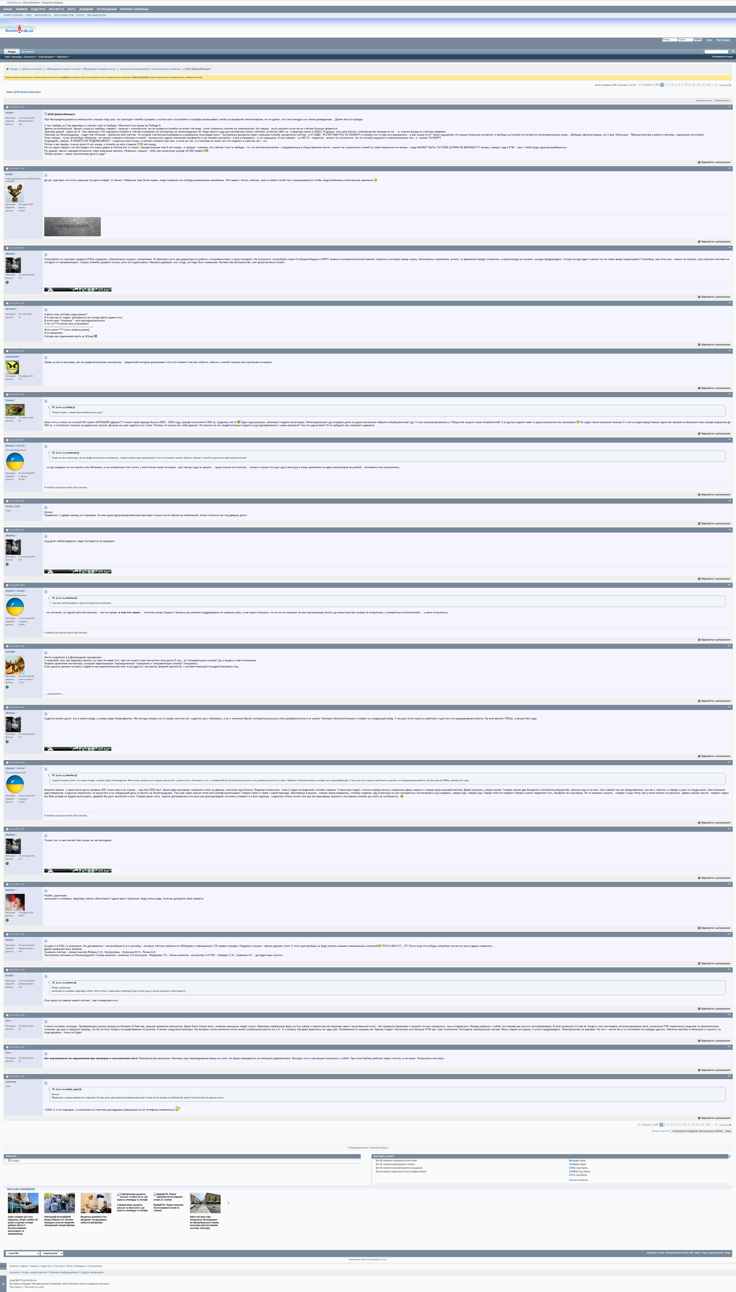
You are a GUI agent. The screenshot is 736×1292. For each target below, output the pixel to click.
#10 (729, 585)
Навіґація (62, 57)
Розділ (12, 51)
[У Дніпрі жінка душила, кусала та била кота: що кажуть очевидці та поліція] (132, 1199)
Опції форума (46, 57)
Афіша (7, 9)
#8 (730, 500)
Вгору (728, 1131)
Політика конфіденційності (64, 1272)
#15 (729, 884)
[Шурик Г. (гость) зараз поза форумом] (15, 461)
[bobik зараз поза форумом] (15, 193)
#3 (730, 247)
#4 (730, 303)
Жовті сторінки (13, 15)
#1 (730, 106)
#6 (730, 394)
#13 (729, 762)
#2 (730, 168)
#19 (729, 1047)
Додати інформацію (92, 1272)
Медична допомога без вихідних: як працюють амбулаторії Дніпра (94, 1219)
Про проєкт (16, 1287)
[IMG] (572, 1168)
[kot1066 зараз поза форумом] (15, 665)
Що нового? (28, 51)
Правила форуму (578, 1180)
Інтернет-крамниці (134, 9)
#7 (730, 439)
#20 (729, 1076)
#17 (729, 969)
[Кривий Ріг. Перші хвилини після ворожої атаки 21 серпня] (169, 1199)
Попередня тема (358, 1147)
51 (703, 85)
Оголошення (107, 9)
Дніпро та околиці (32, 69)
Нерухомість (42, 15)
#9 (730, 529)
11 (698, 85)
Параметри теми (703, 101)
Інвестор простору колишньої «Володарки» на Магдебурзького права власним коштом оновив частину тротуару (204, 1222)
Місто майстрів (64, 15)
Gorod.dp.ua (14, 2)
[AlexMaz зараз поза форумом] (13, 265)
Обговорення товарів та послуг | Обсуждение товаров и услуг (81, 69)
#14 (729, 829)
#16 (729, 934)
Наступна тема (378, 1147)
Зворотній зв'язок (655, 1253)
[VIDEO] (573, 1171)
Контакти (15, 1272)
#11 (729, 646)
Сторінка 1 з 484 (650, 85)
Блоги (80, 15)
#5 (730, 350)
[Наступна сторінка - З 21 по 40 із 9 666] (716, 85)
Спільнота (29, 57)
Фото (71, 9)
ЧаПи (7, 57)
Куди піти (38, 9)
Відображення (721, 101)
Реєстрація (723, 40)
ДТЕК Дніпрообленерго (27, 92)
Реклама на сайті (34, 1287)
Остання (724, 85)
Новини (22, 9)
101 (709, 85)
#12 (729, 707)
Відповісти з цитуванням (716, 162)
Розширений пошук (722, 56)
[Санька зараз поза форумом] (15, 410)
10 (693, 85)
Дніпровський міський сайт (679, 1253)
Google (15, 1160)
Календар (17, 57)
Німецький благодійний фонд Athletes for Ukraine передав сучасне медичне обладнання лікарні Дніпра (59, 1221)
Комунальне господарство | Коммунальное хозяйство (150, 69)
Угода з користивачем (34, 1272)
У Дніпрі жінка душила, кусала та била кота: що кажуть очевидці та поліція (132, 1208)
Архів (697, 1253)
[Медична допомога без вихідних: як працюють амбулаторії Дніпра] (96, 1214)
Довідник (86, 9)
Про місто (56, 9)
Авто (29, 15)
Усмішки (574, 1164)
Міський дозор (96, 15)
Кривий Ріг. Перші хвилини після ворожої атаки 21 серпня (168, 1208)
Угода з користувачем (713, 1253)
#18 (729, 1015)
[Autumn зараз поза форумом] (15, 902)
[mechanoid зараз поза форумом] (12, 367)
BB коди (574, 1160)
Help (709, 40)
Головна (14, 1266)
